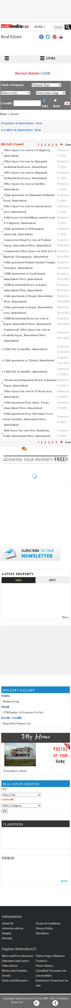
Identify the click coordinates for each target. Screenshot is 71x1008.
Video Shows (10, 965)
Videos (8, 858)
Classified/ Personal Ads (51, 970)
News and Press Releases (17, 956)
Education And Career (15, 961)
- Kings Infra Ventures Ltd (15, 723)
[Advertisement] (35, 10)
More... (66, 617)
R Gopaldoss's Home (15, 771)
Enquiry (6, 933)
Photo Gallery (44, 965)
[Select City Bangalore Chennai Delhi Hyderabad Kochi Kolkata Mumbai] (21, 795)
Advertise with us (12, 928)
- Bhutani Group (10, 701)
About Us (8, 923)
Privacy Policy (44, 928)
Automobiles (44, 975)
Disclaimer (42, 933)
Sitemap (7, 938)
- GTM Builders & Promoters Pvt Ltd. (22, 712)
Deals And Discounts (15, 980)
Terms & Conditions (48, 923)
